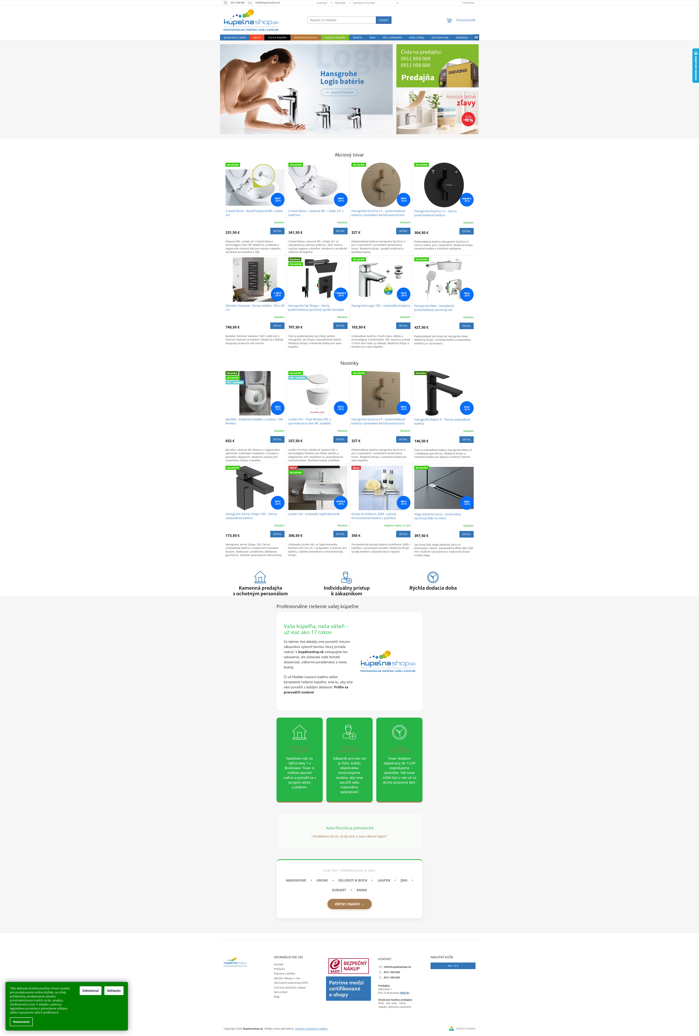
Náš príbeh (281, 992)
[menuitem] (234, 37)
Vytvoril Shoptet (466, 1028)
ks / (453, 965)
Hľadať (384, 20)
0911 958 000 (392, 972)
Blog (276, 996)
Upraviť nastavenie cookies (311, 1028)
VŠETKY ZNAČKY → (349, 904)
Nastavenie (21, 1022)
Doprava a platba (364, 3)
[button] (233, 89)
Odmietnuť (90, 991)
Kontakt (322, 3)
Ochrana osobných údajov (290, 987)
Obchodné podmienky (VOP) (291, 982)
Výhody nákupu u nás (287, 978)
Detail (277, 231)
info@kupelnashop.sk (397, 967)
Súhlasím (114, 991)
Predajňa (340, 3)
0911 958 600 (392, 977)
